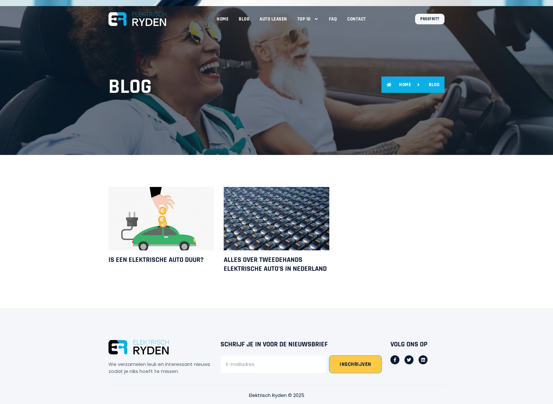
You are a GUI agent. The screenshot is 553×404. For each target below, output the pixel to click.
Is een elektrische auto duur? (156, 259)
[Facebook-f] (394, 359)
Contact (356, 19)
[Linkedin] (423, 359)
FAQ (333, 19)
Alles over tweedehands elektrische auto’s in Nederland (275, 264)
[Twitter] (409, 359)
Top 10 (304, 19)
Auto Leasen (273, 19)
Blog (244, 19)
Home (222, 19)
